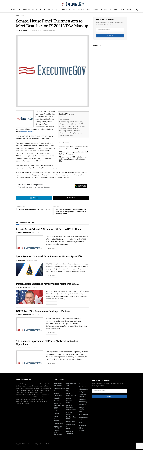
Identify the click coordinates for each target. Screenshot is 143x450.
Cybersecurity (68, 10)
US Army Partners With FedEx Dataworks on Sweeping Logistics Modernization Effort (71, 133)
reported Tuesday (26, 132)
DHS (67, 388)
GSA (80, 384)
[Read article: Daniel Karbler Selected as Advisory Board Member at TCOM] (29, 297)
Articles (56, 391)
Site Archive (49, 444)
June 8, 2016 (36, 233)
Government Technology (70, 432)
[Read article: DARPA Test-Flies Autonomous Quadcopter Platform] (29, 324)
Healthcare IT (83, 386)
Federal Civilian (71, 410)
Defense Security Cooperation (58, 432)
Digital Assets (70, 391)
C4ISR (56, 408)
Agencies (52, 10)
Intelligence (82, 392)
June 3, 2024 (36, 315)
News (95, 10)
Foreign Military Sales (71, 418)
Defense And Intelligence (58, 427)
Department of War (71, 384)
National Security (81, 408)
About (104, 10)
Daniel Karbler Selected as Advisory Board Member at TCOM (47, 283)
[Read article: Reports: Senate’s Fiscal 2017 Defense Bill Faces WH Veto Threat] (29, 242)
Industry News (83, 389)
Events (68, 398)
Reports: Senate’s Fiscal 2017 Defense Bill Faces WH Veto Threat (49, 229)
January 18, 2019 (36, 348)
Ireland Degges (22, 287)
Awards (56, 401)
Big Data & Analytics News (59, 404)
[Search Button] (137, 9)
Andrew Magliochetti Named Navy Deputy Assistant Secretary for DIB (72, 123)
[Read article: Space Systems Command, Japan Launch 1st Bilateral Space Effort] (29, 269)
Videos (81, 428)
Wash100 (113, 10)
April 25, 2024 (33, 287)
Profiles (81, 420)
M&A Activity (83, 402)
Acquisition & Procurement (32, 10)
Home (13, 10)
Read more (52, 248)
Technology (84, 10)
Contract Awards (57, 419)
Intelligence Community (82, 395)
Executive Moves (69, 401)
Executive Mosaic (29, 444)
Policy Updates (83, 414)
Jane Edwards (22, 31)
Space (80, 422)
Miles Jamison (22, 260)
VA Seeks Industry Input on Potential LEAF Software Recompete (72, 127)
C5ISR (56, 411)
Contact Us (126, 10)
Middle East (82, 404)
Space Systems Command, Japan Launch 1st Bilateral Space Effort (49, 256)
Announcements (59, 388)
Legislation (82, 399)
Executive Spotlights (69, 406)
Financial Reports (69, 413)
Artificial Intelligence (58, 394)
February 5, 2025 (32, 260)
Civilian (56, 413)
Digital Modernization (71, 394)
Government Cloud (70, 427)
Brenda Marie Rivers (24, 348)
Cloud (56, 416)
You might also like (66, 119)
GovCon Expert (71, 424)
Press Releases (50, 31)
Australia (56, 398)
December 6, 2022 (35, 31)
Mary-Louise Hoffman (24, 233)
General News (70, 421)
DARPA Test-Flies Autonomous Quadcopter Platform (43, 311)
